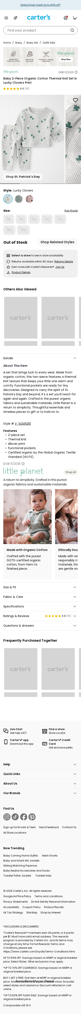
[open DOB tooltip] (76, 72)
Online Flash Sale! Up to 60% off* (40, 5)
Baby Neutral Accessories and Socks (26, 870)
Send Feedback (49, 827)
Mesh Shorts (50, 855)
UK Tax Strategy (13, 912)
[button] (10, 183)
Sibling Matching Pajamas (20, 865)
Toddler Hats (43, 875)
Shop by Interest (50, 912)
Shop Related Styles (57, 242)
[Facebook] (23, 816)
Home (7, 42)
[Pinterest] (32, 816)
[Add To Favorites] (75, 100)
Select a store (21, 255)
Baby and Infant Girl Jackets (21, 860)
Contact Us (69, 827)
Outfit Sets (49, 42)
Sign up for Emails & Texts (19, 827)
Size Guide (71, 210)
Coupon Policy (31, 907)
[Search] (72, 30)
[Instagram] (6, 816)
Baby (18, 42)
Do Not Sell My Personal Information (53, 901)
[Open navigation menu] (6, 18)
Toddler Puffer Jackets (17, 875)
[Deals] (15, 18)
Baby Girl (32, 42)
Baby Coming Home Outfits (20, 855)
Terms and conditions (48, 896)
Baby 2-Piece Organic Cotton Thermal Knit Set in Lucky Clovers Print (40, 80)
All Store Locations (14, 832)
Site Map (31, 912)
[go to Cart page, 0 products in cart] (74, 18)
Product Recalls (54, 907)
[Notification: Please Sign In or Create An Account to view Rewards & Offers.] (65, 18)
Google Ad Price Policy (17, 896)
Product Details (21, 272)
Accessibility (11, 907)
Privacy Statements (15, 901)
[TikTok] (15, 816)
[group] (32, 139)
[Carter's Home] (40, 17)
